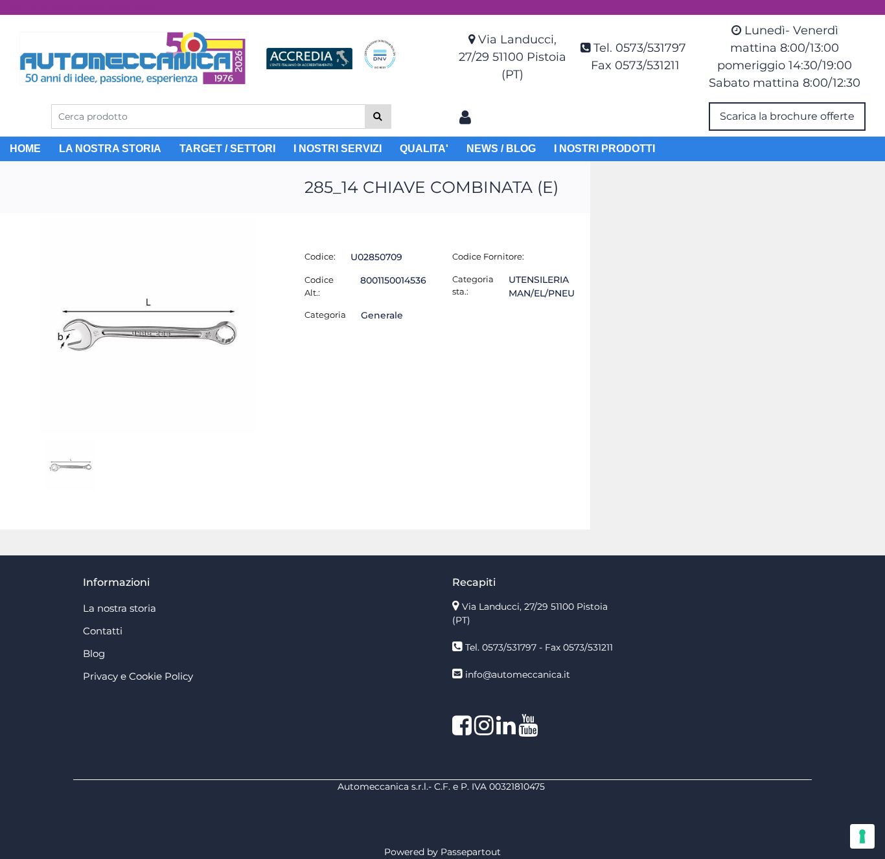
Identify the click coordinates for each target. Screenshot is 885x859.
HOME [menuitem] (25, 148)
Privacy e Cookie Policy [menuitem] (138, 676)
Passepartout (471, 852)
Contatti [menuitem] (102, 631)
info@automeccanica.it (517, 674)
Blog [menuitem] (94, 653)
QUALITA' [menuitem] (424, 148)
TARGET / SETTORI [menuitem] (227, 148)
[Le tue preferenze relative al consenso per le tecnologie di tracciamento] (862, 836)
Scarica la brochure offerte (787, 116)
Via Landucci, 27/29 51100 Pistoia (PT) (512, 57)
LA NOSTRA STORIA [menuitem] (110, 148)
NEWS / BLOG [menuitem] (501, 148)
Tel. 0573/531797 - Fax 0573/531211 (539, 647)
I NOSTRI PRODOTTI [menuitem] (604, 148)
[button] (378, 116)
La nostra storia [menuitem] (119, 608)
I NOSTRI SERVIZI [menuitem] (337, 148)
